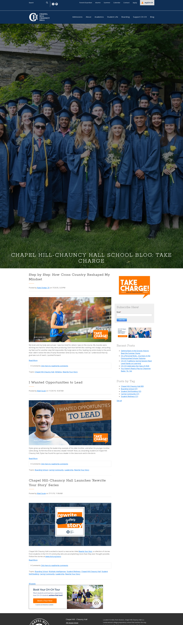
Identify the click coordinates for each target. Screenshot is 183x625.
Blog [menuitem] (152, 17)
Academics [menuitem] (99, 17)
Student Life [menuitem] (112, 17)
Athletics (58, 372)
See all (119, 400)
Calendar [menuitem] (116, 3)
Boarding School (41, 470)
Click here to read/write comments (54, 366)
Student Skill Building (131, 391)
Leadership (68, 470)
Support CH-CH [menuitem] (140, 17)
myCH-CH (149, 2)
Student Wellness (73, 571)
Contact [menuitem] (126, 3)
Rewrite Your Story (70, 372)
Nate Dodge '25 (43, 288)
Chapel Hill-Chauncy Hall (44, 372)
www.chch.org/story (53, 556)
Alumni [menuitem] (98, 3)
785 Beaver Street (72, 623)
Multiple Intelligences (57, 571)
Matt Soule (41, 391)
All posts (32, 583)
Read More (33, 360)
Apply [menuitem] (135, 3)
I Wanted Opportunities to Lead (55, 382)
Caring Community (56, 470)
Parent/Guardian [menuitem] (85, 3)
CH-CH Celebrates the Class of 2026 (135, 366)
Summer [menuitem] (107, 3)
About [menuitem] (88, 17)
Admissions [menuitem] (77, 17)
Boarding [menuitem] (125, 17)
